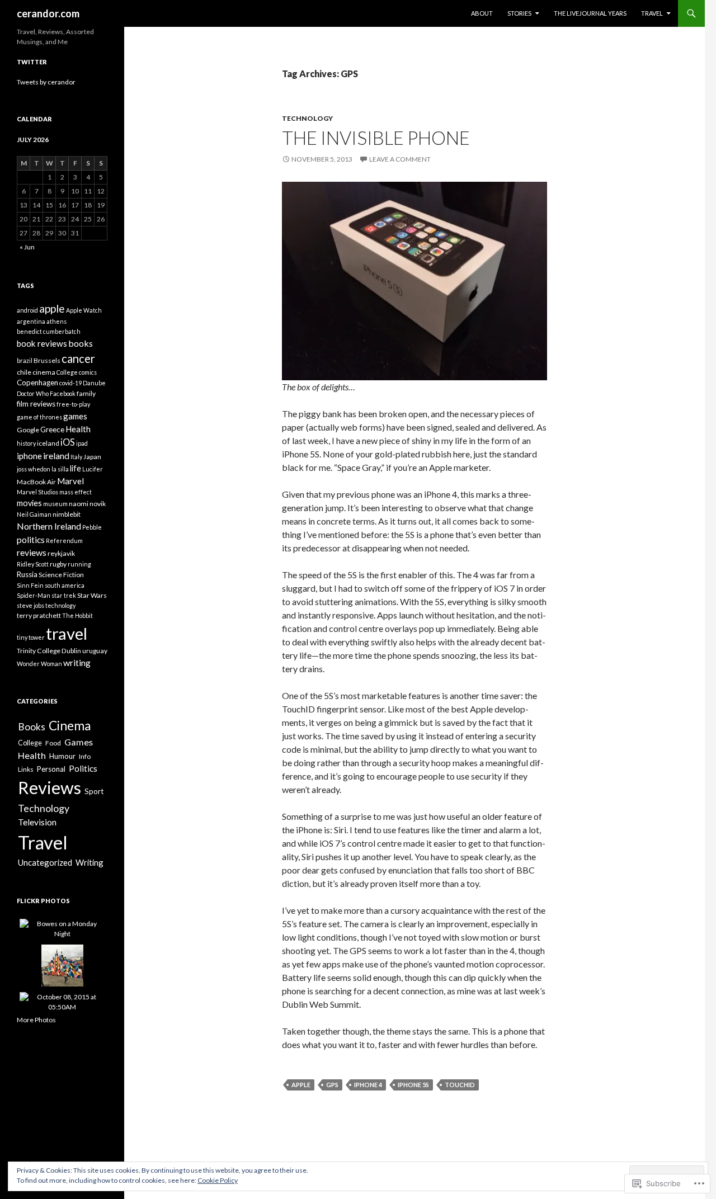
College (67, 372)
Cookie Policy (217, 1180)
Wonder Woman (39, 663)
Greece (52, 429)
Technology (307, 118)
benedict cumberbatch (49, 331)
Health (78, 429)
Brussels (47, 360)
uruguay (94, 650)
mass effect (75, 491)
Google (28, 430)
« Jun (27, 247)
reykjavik (61, 553)
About (482, 13)
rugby (58, 564)
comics (88, 372)
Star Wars (92, 595)
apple (300, 1084)
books (80, 343)
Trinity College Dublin (49, 650)
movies (29, 503)
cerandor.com (48, 13)
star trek (63, 595)
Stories (519, 13)
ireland (56, 455)
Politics (83, 768)
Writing (89, 862)
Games (78, 742)
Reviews (49, 787)
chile (24, 372)
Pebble (92, 527)
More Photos (36, 1020)
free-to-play (73, 404)
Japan (92, 456)
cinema (43, 372)
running (79, 564)
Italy (76, 456)
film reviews (36, 403)
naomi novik (87, 503)
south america (64, 585)
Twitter (32, 61)
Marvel (70, 481)
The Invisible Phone (376, 137)
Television (37, 822)
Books (31, 727)
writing (77, 662)
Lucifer (92, 469)
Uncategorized (45, 862)
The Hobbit (77, 615)
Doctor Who (33, 393)
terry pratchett (39, 615)
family (86, 393)
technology (60, 605)
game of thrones (39, 417)
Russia (27, 574)
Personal (51, 768)
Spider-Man (33, 595)
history (26, 443)
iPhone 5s (413, 1084)
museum (55, 503)
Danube (94, 382)
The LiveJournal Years (590, 13)
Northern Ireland (49, 526)
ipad (82, 443)
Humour (62, 756)
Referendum (64, 540)
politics (31, 539)
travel (66, 633)
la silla (60, 469)
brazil (24, 360)
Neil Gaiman (34, 514)
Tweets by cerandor (46, 82)
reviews (31, 552)
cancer (78, 358)
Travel (652, 13)
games (75, 416)
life (75, 468)
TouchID (460, 1084)
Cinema (70, 725)
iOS (67, 442)
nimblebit (67, 514)
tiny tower (31, 637)
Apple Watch (84, 310)
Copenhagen (37, 382)
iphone (29, 456)
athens (56, 321)
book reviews (42, 343)
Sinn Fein (30, 585)
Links (26, 769)
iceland (48, 443)
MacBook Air (36, 482)
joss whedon (33, 469)
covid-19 (70, 382)
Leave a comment (400, 159)
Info (85, 756)
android (27, 310)
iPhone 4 (368, 1084)
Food (53, 743)
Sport (93, 791)
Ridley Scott (33, 564)
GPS (332, 1084)
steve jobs (30, 605)
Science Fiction (61, 574)
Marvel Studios (37, 491)
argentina (31, 321)
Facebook (63, 393)
